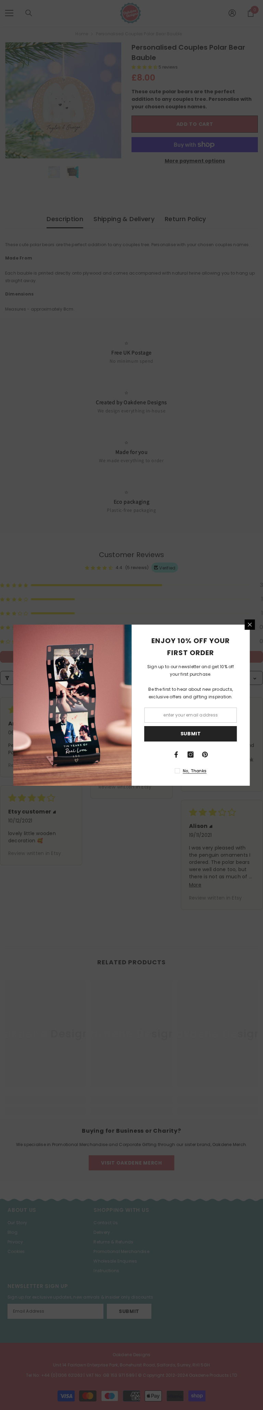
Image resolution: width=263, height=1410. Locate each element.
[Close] (250, 624)
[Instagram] (191, 754)
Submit (190, 733)
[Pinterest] (205, 754)
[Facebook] (176, 754)
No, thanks (194, 771)
